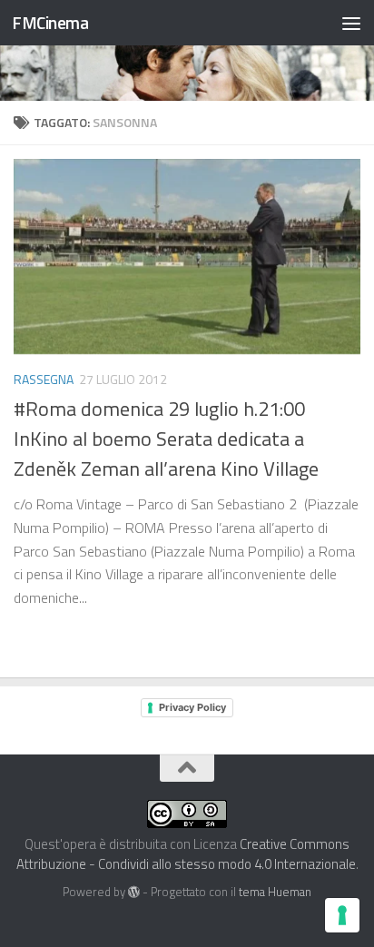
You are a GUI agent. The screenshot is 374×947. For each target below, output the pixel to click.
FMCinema (50, 22)
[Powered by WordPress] (134, 892)
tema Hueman (275, 892)
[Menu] (351, 22)
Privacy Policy (192, 707)
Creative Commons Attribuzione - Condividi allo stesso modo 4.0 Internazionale (186, 854)
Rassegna (44, 379)
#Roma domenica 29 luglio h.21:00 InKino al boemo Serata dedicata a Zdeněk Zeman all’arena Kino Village (166, 438)
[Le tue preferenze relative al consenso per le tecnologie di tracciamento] (342, 915)
